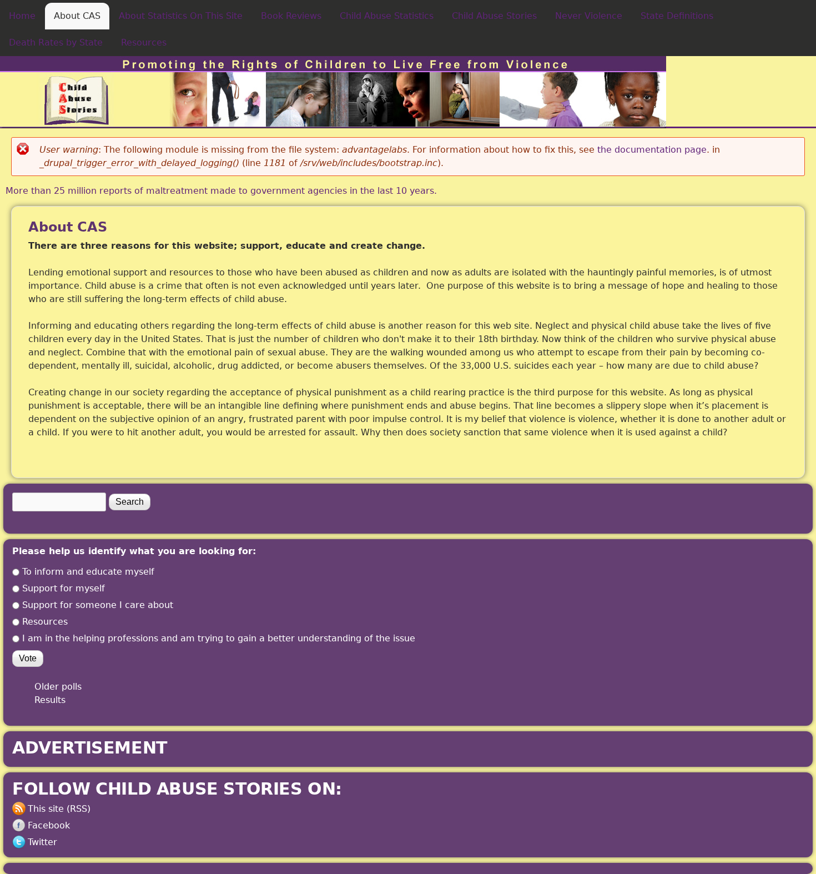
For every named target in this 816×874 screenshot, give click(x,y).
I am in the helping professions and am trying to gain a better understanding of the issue (218, 638)
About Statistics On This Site (181, 16)
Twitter (42, 842)
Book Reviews (291, 16)
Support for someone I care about (97, 605)
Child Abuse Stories (494, 16)
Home (22, 16)
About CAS (77, 16)
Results (50, 700)
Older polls (58, 686)
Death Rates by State (56, 42)
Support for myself (63, 588)
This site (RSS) (59, 808)
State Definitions (677, 16)
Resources (144, 42)
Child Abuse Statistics (387, 16)
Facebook (49, 825)
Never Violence (588, 16)
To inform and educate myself (88, 571)
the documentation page (652, 149)
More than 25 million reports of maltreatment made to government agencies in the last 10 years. (221, 190)
